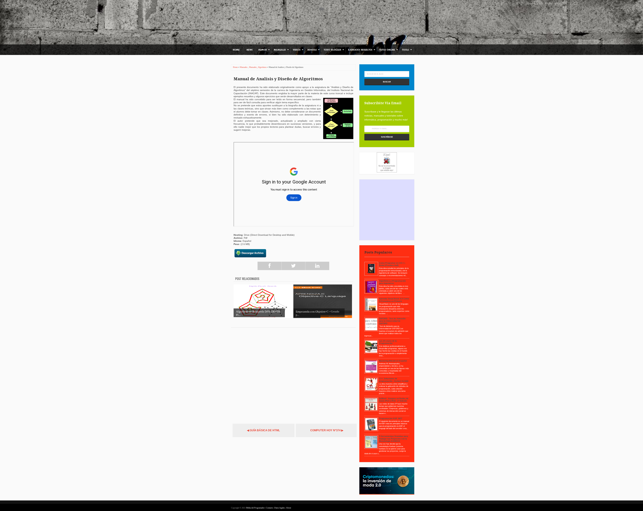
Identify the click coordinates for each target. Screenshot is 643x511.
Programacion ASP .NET (390, 418)
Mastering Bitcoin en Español (393, 361)
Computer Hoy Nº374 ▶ (326, 430)
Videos (296, 49)
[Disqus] (293, 374)
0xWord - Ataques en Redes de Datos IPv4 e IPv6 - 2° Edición (393, 399)
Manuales (280, 49)
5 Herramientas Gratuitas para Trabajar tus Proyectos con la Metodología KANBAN (393, 438)
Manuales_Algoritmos (258, 67)
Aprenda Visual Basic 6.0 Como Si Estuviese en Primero (394, 300)
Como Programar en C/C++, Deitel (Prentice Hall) (392, 264)
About (288, 508)
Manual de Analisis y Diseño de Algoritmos (278, 79)
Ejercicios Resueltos (360, 49)
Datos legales (279, 508)
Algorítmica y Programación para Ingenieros (392, 282)
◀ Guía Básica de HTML (263, 430)
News (249, 49)
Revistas (312, 49)
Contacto (269, 508)
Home (236, 49)
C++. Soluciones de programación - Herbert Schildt (393, 379)
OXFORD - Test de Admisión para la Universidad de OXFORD (392, 321)
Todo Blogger (332, 49)
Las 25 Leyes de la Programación (388, 342)
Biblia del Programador (255, 508)
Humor (262, 49)
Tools (405, 49)
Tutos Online (387, 49)
